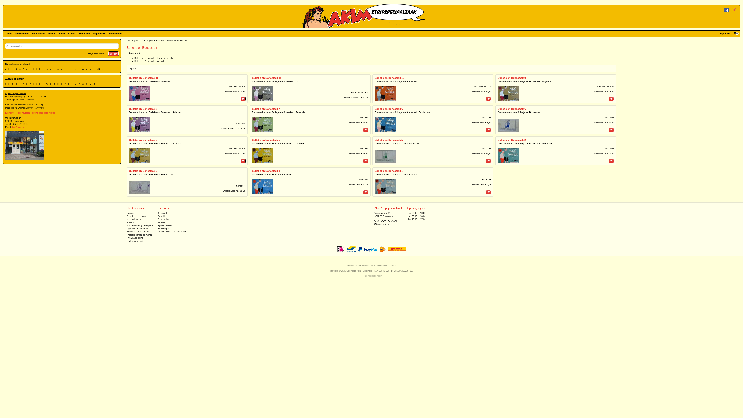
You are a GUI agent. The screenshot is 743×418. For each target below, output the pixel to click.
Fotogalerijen (163, 219)
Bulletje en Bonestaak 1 (266, 171)
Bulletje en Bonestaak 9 (512, 77)
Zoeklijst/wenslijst (135, 241)
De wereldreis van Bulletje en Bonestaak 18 (152, 81)
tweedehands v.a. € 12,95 (356, 97)
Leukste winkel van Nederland (172, 231)
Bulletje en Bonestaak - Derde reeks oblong (154, 58)
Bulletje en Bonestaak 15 (266, 77)
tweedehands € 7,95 (481, 184)
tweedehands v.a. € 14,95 (233, 129)
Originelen (84, 34)
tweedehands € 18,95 (481, 91)
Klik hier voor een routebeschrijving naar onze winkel (30, 113)
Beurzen (161, 222)
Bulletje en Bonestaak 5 (143, 140)
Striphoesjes (99, 34)
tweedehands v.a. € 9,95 (234, 191)
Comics (61, 34)
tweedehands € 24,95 (604, 122)
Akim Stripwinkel (134, 40)
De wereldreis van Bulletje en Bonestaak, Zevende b (279, 112)
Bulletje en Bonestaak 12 (389, 77)
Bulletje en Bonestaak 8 (143, 108)
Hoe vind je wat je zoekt (138, 231)
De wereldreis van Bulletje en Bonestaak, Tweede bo (525, 143)
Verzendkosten (134, 219)
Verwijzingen (163, 228)
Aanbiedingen (115, 34)
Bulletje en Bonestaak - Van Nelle (149, 61)
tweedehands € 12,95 (604, 91)
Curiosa (72, 34)
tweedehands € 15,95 (235, 91)
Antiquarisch (38, 34)
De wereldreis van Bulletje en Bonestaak (273, 174)
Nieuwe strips (22, 34)
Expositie (162, 216)
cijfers (100, 69)
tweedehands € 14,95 (358, 122)
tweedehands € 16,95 (358, 153)
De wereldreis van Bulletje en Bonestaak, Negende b (525, 81)
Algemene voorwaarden (138, 228)
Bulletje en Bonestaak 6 (389, 108)
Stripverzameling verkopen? (140, 225)
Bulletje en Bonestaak (154, 40)
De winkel (162, 213)
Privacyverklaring (135, 238)
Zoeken (113, 54)
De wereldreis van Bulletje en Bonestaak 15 (275, 81)
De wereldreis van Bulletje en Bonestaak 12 (398, 81)
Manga (51, 34)
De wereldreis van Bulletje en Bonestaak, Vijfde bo (155, 143)
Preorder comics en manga (139, 235)
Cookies (393, 266)
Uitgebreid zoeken (96, 53)
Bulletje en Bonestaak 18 (143, 77)
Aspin (379, 276)
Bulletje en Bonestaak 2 (512, 140)
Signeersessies (165, 225)
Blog (9, 34)
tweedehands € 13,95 (235, 153)
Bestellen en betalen (136, 216)
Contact (130, 213)
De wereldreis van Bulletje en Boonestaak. (520, 112)
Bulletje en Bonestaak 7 (266, 108)
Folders (130, 222)
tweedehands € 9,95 (481, 122)
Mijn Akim (725, 34)
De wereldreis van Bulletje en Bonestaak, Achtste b (155, 112)
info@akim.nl (18, 127)
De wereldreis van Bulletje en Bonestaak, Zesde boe (402, 112)
